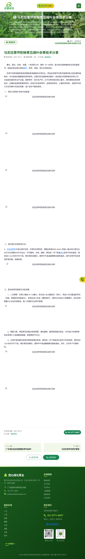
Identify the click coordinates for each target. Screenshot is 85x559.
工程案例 (47, 491)
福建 (5, 521)
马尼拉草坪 (11, 249)
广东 (5, 511)
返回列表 (34, 457)
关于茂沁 (47, 484)
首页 (71, 41)
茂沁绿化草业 (16, 475)
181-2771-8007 (46, 6)
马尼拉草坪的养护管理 (70, 449)
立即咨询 (52, 457)
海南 (5, 518)
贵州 (5, 535)
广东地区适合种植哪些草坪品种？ (19, 449)
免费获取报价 (53, 524)
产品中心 (47, 487)
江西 (5, 525)
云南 (5, 532)
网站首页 (47, 480)
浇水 (62, 252)
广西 (5, 514)
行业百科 (47, 498)
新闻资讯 (78, 41)
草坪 (25, 68)
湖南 (5, 528)
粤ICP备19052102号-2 (58, 554)
